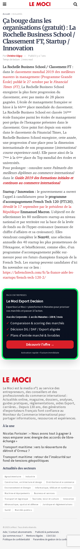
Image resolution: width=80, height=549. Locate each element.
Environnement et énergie (18, 487)
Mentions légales (34, 535)
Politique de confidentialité (16, 539)
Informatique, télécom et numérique (53, 487)
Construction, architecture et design (23, 482)
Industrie (30, 476)
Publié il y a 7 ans (37, 55)
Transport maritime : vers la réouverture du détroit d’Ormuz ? (35, 449)
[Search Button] (75, 4)
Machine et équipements (17, 493)
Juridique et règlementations (57, 504)
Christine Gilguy (14, 55)
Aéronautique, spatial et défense (21, 504)
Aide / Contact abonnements (17, 532)
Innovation (68, 499)
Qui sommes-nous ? (13, 535)
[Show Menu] (4, 4)
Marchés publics (23, 510)
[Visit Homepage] (39, 4)
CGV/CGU (51, 535)
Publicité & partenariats (47, 532)
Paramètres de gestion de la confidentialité (54, 539)
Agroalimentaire (13, 476)
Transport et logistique (16, 499)
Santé (8, 510)
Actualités (17, 13)
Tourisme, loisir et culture (45, 499)
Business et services (44, 493)
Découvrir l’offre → (40, 344)
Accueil (6, 13)
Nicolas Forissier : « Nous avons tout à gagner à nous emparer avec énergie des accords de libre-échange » (38, 437)
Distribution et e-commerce (60, 482)
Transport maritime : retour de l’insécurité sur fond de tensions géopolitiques (37, 459)
